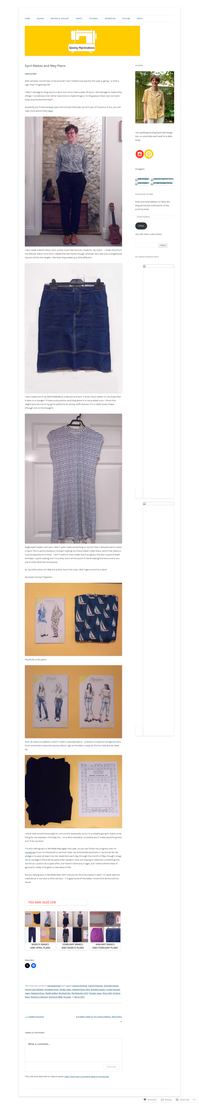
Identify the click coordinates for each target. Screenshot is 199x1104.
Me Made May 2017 (80, 993)
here (50, 111)
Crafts (79, 18)
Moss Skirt (107, 993)
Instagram (30, 852)
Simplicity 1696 (55, 997)
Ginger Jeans (65, 989)
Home (27, 18)
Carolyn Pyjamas (95, 986)
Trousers (67, 997)
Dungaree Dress (52, 989)
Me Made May (65, 993)
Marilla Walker (51, 993)
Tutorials (93, 18)
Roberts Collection (39, 997)
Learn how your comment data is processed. (86, 1076)
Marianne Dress (38, 993)
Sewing (40, 18)
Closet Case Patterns (34, 989)
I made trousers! (34, 1016)
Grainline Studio (98, 989)
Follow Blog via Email (144, 194)
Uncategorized (54, 986)
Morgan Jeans (95, 993)
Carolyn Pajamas (79, 986)
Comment (111, 1066)
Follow (141, 226)
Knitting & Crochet (60, 18)
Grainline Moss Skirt (81, 989)
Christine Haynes (111, 986)
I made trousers (113, 989)
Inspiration (110, 18)
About (140, 18)
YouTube (126, 18)
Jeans (27, 993)
